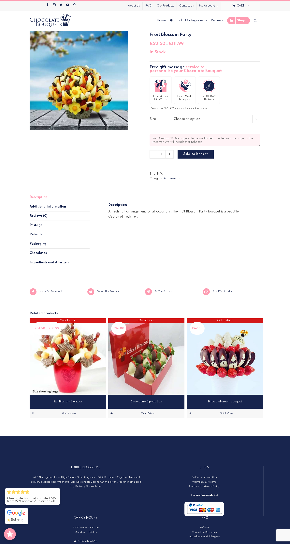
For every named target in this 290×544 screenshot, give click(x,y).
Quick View (69, 413)
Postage (36, 225)
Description (38, 197)
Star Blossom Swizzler (67, 401)
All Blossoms (172, 178)
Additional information (48, 206)
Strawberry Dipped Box (146, 401)
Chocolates (38, 253)
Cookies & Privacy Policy (204, 486)
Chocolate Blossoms (204, 532)
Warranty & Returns (204, 482)
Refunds (36, 234)
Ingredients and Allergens (50, 262)
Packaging (38, 243)
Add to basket (195, 154)
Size (153, 119)
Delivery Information (204, 477)
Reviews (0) (38, 216)
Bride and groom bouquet (225, 401)
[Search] (255, 20)
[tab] (60, 197)
